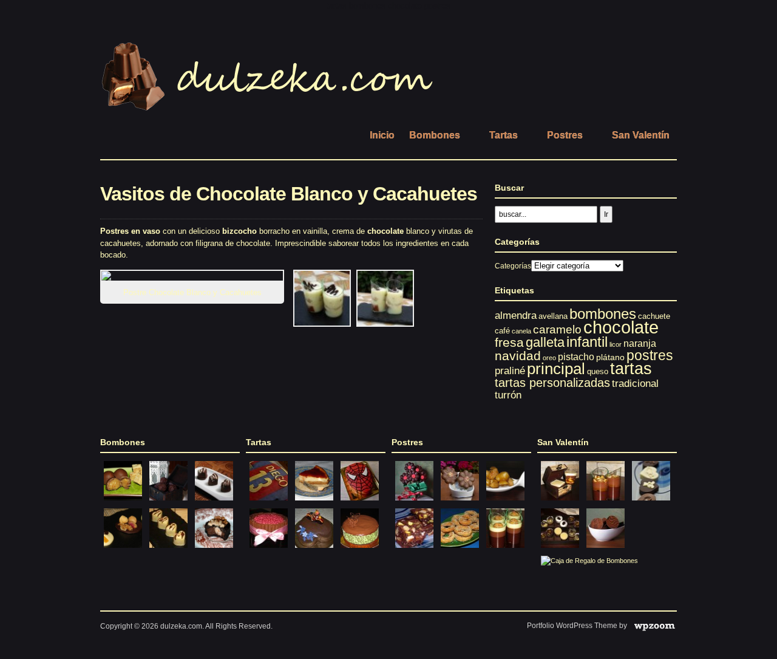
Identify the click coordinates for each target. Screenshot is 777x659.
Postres (565, 135)
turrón (508, 395)
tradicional (635, 383)
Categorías (513, 266)
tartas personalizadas (552, 382)
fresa (509, 342)
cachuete (654, 316)
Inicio (382, 135)
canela (521, 331)
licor (615, 344)
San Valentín (641, 135)
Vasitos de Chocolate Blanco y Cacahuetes (288, 194)
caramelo (557, 329)
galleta (545, 342)
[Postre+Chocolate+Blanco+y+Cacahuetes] (322, 324)
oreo (549, 357)
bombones (602, 314)
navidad (518, 356)
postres (649, 355)
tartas (631, 368)
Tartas (503, 135)
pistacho (576, 356)
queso (597, 371)
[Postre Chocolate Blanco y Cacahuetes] (195, 276)
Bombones (434, 135)
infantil (587, 341)
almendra (516, 315)
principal (556, 368)
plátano (610, 357)
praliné (510, 371)
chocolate (621, 327)
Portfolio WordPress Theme (572, 625)
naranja (639, 343)
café (502, 330)
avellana (553, 316)
